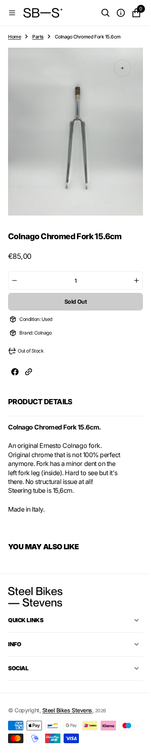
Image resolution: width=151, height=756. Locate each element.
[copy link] (28, 372)
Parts (37, 37)
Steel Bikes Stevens (67, 719)
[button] (12, 13)
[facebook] (15, 372)
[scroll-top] (131, 742)
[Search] (99, 13)
